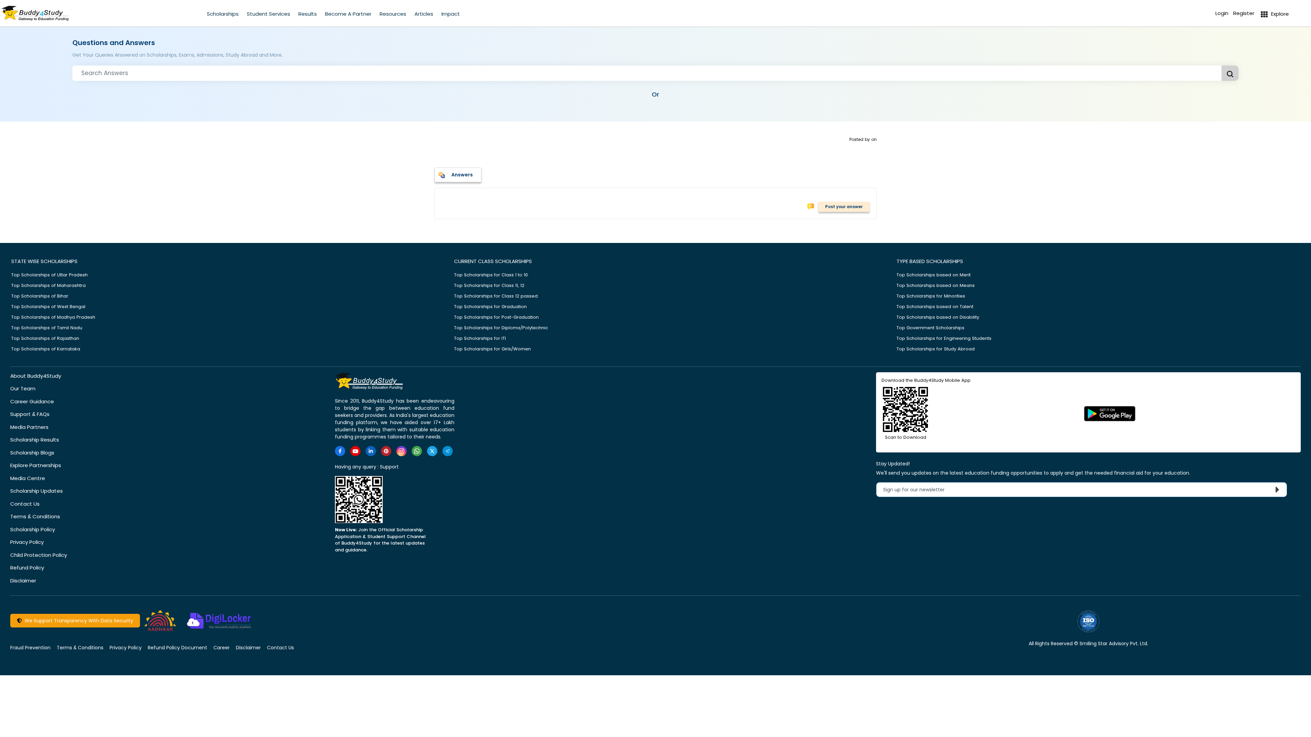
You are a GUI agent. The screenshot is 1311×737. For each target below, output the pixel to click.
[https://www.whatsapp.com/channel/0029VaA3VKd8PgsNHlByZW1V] (417, 451)
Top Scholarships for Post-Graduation (496, 317)
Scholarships (223, 13)
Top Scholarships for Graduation (490, 306)
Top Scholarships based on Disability (938, 317)
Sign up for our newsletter (918, 489)
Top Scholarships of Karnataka (45, 349)
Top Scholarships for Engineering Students (944, 338)
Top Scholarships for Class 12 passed (496, 296)
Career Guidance (32, 401)
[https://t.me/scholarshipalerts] (447, 451)
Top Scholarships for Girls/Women (492, 349)
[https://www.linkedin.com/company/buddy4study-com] (370, 451)
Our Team (23, 388)
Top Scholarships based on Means (936, 285)
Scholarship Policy (32, 529)
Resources (393, 13)
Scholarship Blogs (32, 452)
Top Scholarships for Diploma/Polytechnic (501, 327)
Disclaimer (23, 580)
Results (307, 13)
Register (1243, 13)
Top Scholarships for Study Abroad (936, 349)
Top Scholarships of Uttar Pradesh (49, 275)
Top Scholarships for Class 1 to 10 (491, 275)
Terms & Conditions (35, 516)
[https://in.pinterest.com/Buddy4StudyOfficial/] (386, 451)
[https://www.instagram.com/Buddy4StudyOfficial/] (401, 451)
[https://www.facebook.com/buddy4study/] (340, 451)
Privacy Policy (27, 542)
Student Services (268, 13)
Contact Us (25, 503)
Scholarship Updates (36, 490)
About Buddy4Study (35, 375)
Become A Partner (348, 13)
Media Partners (29, 427)
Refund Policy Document (177, 647)
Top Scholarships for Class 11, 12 (489, 285)
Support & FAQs (30, 414)
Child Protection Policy (38, 555)
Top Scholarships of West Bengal (48, 306)
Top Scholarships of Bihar (39, 296)
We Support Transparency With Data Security (77, 620)
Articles (423, 13)
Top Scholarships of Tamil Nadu (46, 327)
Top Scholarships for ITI (480, 338)
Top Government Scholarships (930, 327)
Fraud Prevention (30, 647)
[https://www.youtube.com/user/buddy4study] (355, 451)
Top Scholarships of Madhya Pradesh (53, 317)
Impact (450, 13)
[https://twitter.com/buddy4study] (432, 451)
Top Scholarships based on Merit (934, 275)
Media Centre (27, 478)
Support (389, 466)
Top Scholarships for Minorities (931, 296)
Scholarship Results (34, 439)
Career (221, 647)
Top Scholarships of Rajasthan (45, 338)
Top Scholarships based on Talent (935, 306)
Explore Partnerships (35, 465)
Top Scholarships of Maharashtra (48, 285)
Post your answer (844, 206)
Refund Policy (27, 567)
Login (1221, 13)
